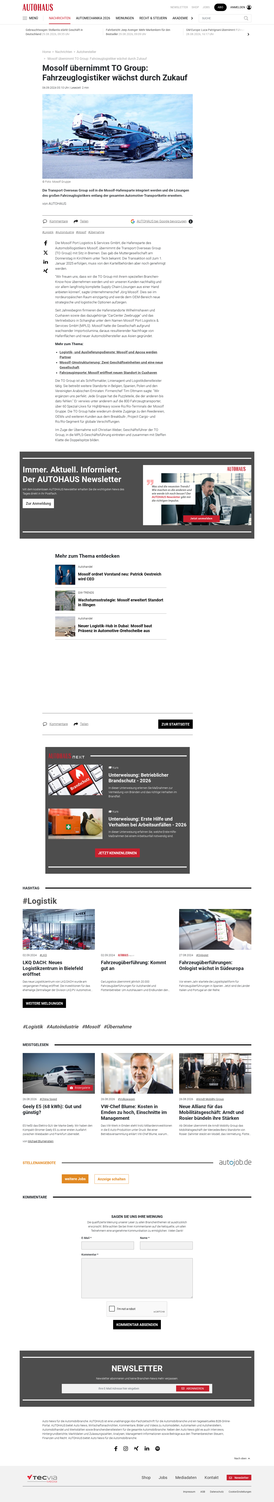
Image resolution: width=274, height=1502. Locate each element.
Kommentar (88, 1254)
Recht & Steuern (153, 18)
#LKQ (43, 955)
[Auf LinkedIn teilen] (45, 261)
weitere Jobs (75, 1179)
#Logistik (40, 901)
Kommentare (59, 221)
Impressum (189, 1491)
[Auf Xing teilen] (45, 270)
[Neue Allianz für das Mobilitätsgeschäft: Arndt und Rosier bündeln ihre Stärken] (215, 1073)
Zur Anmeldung (38, 503)
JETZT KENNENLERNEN (117, 853)
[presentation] (248, 34)
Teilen (84, 221)
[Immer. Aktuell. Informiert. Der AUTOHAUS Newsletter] (197, 495)
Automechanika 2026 (93, 18)
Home (46, 52)
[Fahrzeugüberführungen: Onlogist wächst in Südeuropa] (215, 929)
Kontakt (212, 1477)
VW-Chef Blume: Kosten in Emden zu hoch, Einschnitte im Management (134, 1112)
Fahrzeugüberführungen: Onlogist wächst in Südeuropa (211, 965)
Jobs (206, 7)
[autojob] (235, 1162)
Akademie (180, 18)
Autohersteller (86, 52)
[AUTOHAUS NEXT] (66, 755)
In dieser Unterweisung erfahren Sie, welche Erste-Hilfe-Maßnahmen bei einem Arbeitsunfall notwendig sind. (142, 834)
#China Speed (48, 1099)
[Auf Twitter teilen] (46, 252)
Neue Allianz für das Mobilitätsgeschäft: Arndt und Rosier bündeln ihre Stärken (211, 1112)
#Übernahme (117, 1027)
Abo (220, 7)
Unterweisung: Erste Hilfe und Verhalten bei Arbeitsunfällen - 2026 (148, 822)
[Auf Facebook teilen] (45, 242)
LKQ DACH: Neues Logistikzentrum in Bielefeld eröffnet (53, 968)
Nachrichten (59, 18)
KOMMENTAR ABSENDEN (137, 1325)
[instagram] (125, 1448)
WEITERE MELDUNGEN (44, 1003)
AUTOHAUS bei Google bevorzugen (162, 221)
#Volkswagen (126, 1099)
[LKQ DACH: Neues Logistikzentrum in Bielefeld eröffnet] (59, 929)
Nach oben (240, 1458)
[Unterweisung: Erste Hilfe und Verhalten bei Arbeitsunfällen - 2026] (75, 824)
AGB (202, 1491)
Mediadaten (186, 1477)
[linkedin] (147, 1448)
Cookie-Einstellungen (240, 1491)
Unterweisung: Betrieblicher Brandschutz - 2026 (138, 778)
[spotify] (157, 1448)
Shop (195, 7)
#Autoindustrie (62, 1027)
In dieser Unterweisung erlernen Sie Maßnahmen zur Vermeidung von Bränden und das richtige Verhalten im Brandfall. (143, 792)
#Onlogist (202, 955)
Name (144, 1238)
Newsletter (179, 7)
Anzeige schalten (112, 1179)
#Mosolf (91, 1027)
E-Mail (85, 1238)
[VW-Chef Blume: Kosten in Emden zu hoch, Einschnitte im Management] (137, 1073)
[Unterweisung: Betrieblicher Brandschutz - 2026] (75, 780)
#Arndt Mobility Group (210, 1099)
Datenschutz (217, 1491)
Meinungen (125, 18)
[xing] (136, 1448)
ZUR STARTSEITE (175, 724)
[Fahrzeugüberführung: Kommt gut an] (137, 929)
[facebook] (115, 1448)
